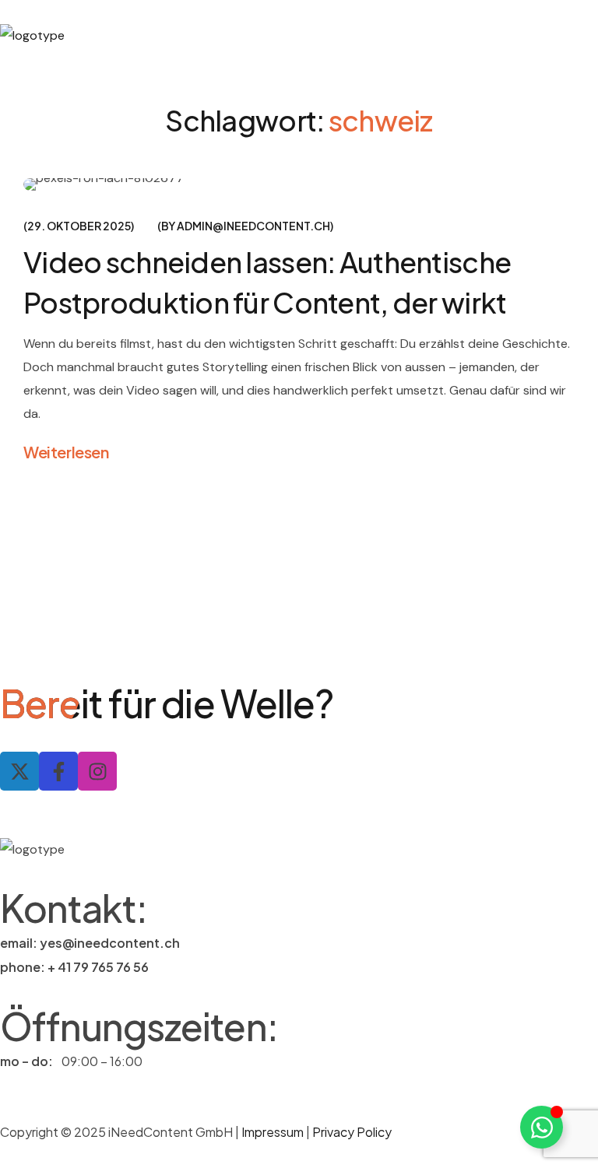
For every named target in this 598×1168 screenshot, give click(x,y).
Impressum (273, 1132)
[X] (19, 771)
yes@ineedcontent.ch (110, 943)
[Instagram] (97, 771)
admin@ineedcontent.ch (253, 226)
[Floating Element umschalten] (541, 1127)
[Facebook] (58, 771)
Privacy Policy (352, 1132)
